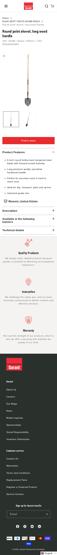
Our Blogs (11, 403)
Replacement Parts (16, 480)
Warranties (12, 465)
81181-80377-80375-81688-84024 (21, 21)
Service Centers (15, 494)
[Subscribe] (46, 514)
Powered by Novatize (35, 549)
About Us (11, 389)
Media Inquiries (14, 418)
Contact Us (12, 458)
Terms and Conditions (18, 473)
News (9, 411)
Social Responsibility (17, 432)
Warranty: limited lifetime (23, 201)
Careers (10, 396)
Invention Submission (18, 439)
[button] (6, 6)
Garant (23, 549)
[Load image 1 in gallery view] (11, 119)
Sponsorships (13, 425)
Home (5, 18)
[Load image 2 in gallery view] (28, 119)
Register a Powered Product (21, 487)
